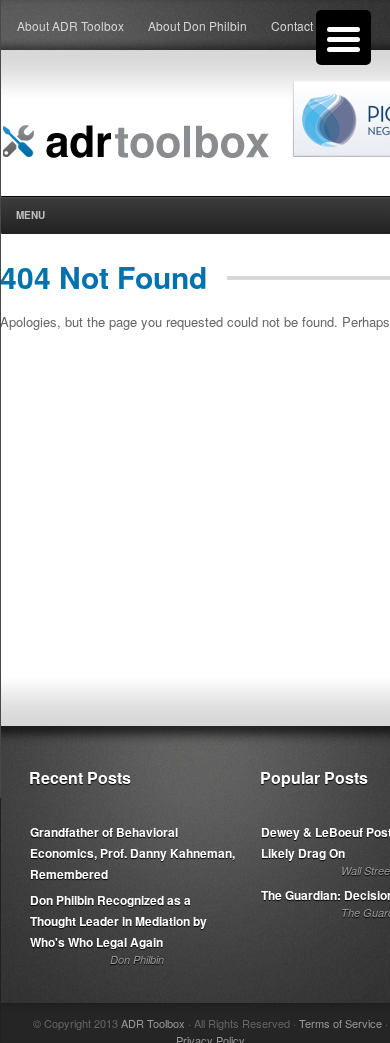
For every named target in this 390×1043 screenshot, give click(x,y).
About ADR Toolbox (70, 25)
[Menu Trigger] (343, 37)
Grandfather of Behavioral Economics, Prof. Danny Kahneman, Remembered (132, 853)
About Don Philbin (197, 25)
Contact (292, 25)
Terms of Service (340, 1023)
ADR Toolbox (153, 1023)
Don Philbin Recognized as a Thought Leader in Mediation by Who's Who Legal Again (118, 921)
